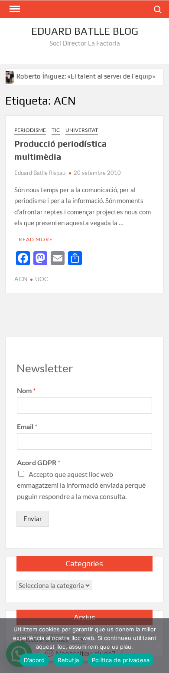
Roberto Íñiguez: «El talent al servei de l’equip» (81, 76)
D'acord (34, 660)
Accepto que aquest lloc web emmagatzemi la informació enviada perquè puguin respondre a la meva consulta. (81, 485)
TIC (56, 130)
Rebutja (68, 660)
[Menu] (14, 9)
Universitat (81, 130)
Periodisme (30, 130)
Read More (36, 239)
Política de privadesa (121, 660)
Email (27, 426)
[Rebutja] (158, 645)
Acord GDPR (38, 462)
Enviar (32, 518)
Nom (26, 390)
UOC (42, 278)
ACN (21, 278)
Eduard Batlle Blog (84, 31)
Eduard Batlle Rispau (39, 172)
